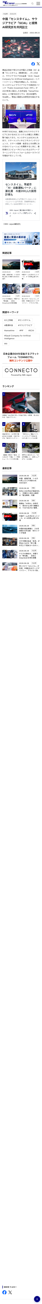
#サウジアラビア (25, 325)
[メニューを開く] (38, 3)
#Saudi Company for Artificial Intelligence (17, 337)
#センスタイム (24, 320)
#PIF (21, 330)
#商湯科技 (8, 325)
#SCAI (31, 330)
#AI (5, 343)
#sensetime (9, 330)
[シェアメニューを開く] (37, 1299)
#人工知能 (8, 320)
